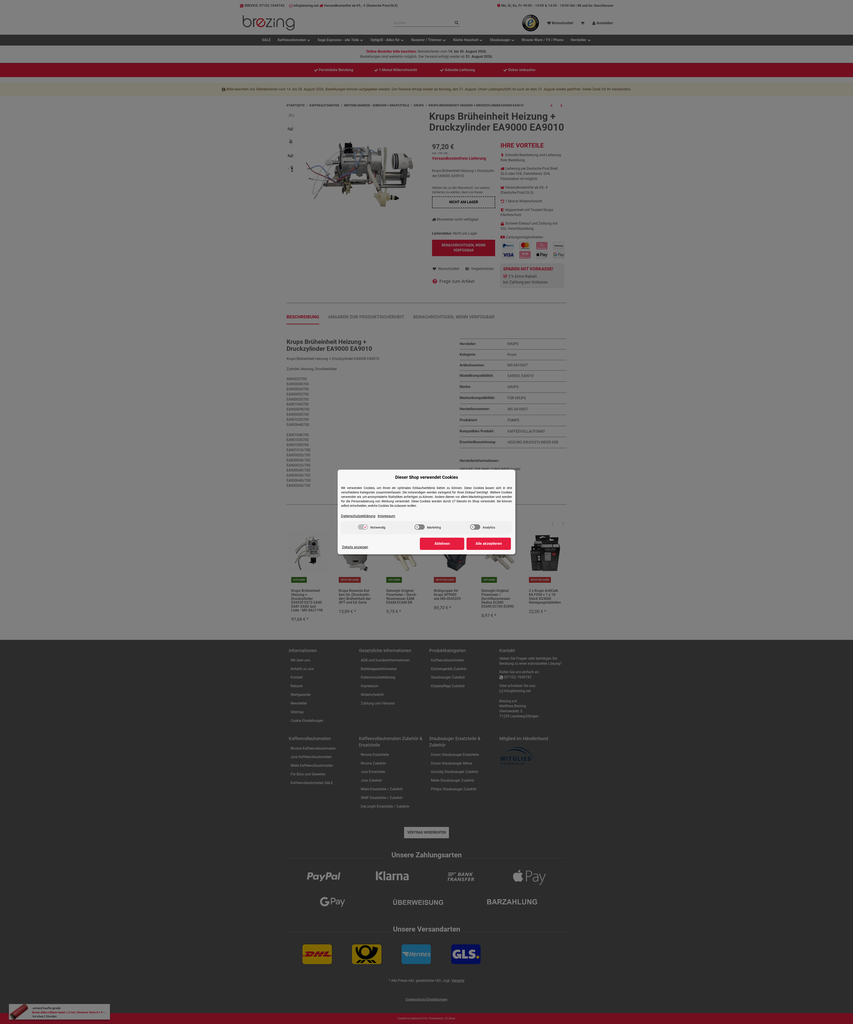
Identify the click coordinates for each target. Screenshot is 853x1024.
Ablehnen (442, 543)
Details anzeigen (355, 547)
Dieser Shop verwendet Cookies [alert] (426, 477)
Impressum (386, 516)
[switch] (363, 527)
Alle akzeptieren (489, 543)
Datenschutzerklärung (358, 516)
